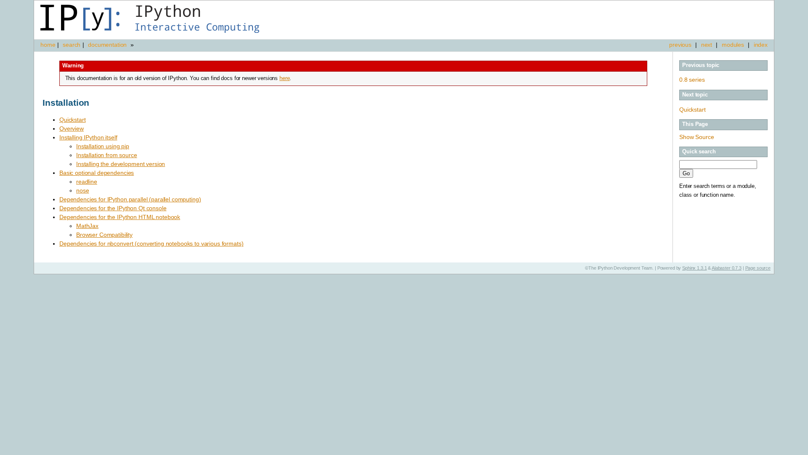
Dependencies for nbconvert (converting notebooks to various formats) (151, 243)
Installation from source (106, 155)
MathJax (87, 225)
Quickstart (692, 109)
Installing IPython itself (88, 137)
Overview (71, 128)
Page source (758, 267)
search (71, 44)
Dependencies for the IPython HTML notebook (119, 217)
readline (86, 181)
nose (82, 190)
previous (680, 44)
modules (733, 44)
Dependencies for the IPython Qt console (113, 208)
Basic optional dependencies (96, 172)
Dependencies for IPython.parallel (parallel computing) (130, 199)
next (706, 44)
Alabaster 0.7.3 (727, 267)
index (761, 44)
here (284, 78)
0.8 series (692, 79)
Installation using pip (102, 146)
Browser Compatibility (104, 234)
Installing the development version (120, 164)
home (47, 44)
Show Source (696, 137)
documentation (108, 44)
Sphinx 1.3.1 (694, 267)
